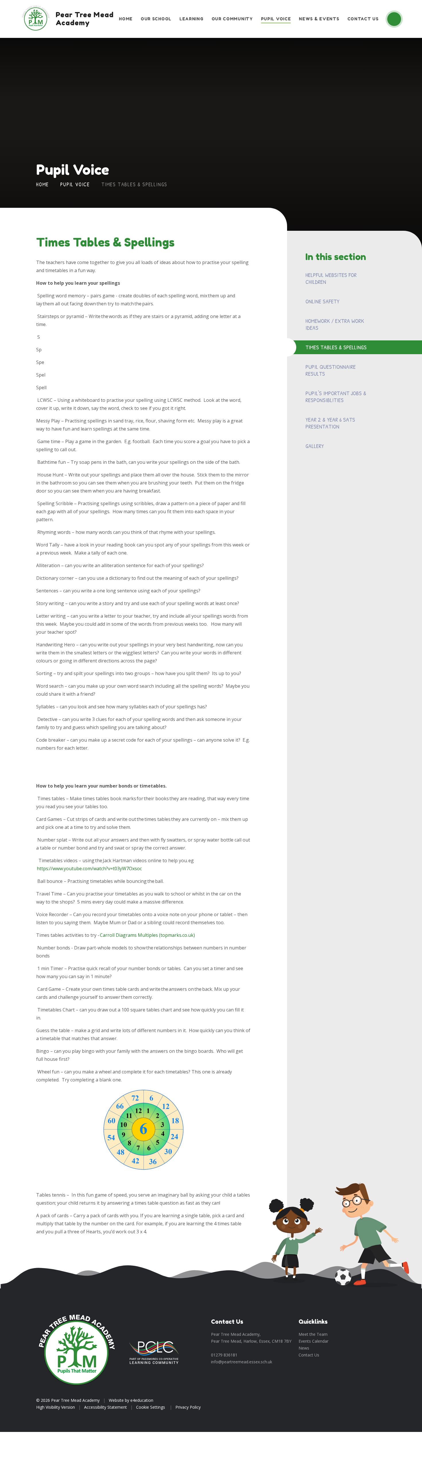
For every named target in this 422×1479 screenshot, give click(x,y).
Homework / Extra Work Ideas (334, 324)
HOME (42, 184)
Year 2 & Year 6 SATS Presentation (330, 423)
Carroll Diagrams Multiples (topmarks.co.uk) (147, 935)
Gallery (314, 446)
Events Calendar (313, 1341)
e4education (141, 1400)
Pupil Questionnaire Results (330, 370)
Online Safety (322, 301)
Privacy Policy (188, 1407)
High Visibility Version (55, 1407)
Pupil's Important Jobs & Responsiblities (335, 396)
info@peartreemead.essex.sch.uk (241, 1361)
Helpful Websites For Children (331, 278)
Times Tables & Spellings (134, 184)
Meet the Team (313, 1334)
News (304, 1348)
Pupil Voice (75, 184)
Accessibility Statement (105, 1407)
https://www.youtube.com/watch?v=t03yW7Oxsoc (89, 868)
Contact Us (309, 1355)
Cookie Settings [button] (150, 1407)
